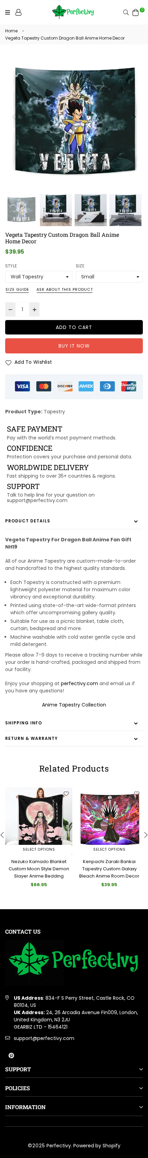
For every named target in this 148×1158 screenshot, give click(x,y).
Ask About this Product (64, 289)
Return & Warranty (31, 738)
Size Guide (17, 289)
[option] (74, 123)
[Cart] (136, 12)
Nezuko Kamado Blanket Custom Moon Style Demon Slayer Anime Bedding (39, 868)
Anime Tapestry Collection (74, 704)
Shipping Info (23, 723)
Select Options (39, 849)
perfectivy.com (79, 683)
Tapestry (54, 411)
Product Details (27, 521)
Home (11, 31)
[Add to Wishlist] (66, 793)
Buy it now (74, 345)
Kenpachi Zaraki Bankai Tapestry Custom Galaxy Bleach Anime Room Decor (109, 868)
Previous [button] (14, 117)
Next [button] (134, 117)
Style (11, 266)
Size (80, 266)
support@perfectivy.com (44, 1038)
